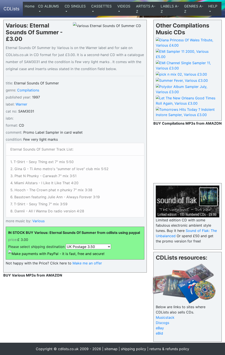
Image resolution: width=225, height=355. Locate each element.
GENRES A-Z (193, 9)
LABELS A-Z (170, 9)
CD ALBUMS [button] (48, 6)
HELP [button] (212, 6)
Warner (21, 104)
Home (30, 6)
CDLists (11, 8)
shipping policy (133, 349)
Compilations (28, 90)
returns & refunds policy (169, 349)
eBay (160, 328)
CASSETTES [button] (101, 6)
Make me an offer (87, 263)
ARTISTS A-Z (145, 9)
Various (38, 221)
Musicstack (165, 317)
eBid (159, 333)
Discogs (162, 322)
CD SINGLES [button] (75, 6)
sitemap (111, 349)
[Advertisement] (187, 153)
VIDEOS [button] (123, 6)
